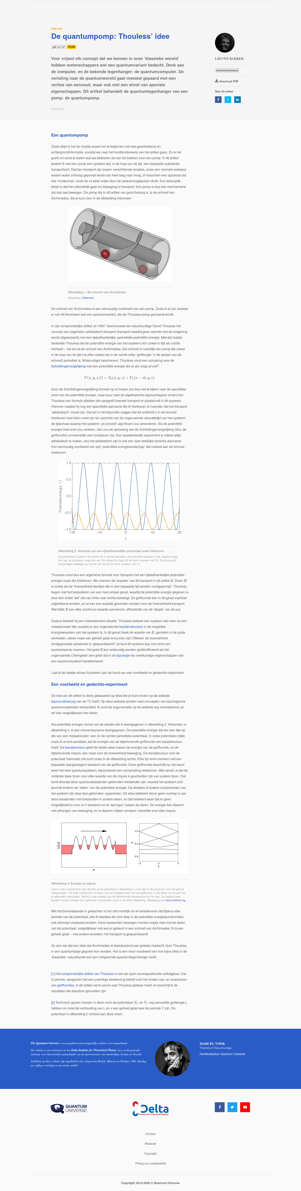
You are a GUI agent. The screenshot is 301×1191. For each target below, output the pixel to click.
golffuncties (65, 985)
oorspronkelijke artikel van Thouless (87, 973)
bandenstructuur (131, 626)
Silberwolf (88, 298)
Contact (151, 1134)
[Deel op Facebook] (218, 99)
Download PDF (229, 81)
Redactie (150, 1144)
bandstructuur (75, 747)
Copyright (150, 1153)
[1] (53, 973)
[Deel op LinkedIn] (237, 99)
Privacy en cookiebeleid (150, 1163)
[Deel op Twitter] (228, 99)
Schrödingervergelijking (68, 366)
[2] (53, 1002)
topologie (123, 655)
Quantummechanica (227, 70)
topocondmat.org (63, 701)
